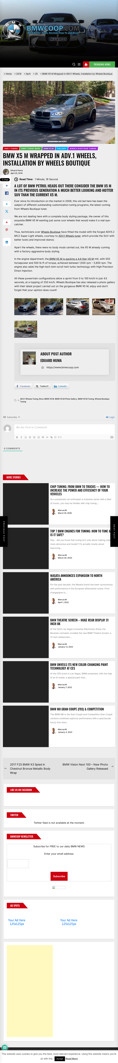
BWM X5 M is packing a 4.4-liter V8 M (71, 258)
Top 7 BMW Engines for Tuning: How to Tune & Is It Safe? (80, 533)
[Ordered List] (34, 437)
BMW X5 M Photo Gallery (66, 399)
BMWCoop (16, 797)
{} (55, 437)
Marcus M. (62, 510)
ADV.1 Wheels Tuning (29, 399)
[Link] (51, 437)
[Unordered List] (38, 437)
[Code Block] (47, 437)
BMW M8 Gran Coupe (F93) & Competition (77, 709)
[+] (59, 437)
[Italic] (21, 437)
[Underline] (26, 437)
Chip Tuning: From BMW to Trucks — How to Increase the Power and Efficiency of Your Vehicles (80, 490)
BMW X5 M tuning (86, 399)
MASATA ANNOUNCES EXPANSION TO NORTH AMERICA (76, 577)
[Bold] (17, 437)
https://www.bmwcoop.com (63, 367)
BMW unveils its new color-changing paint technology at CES (79, 666)
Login (111, 417)
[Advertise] (16, 914)
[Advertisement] (30, 991)
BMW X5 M (49, 399)
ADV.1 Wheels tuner (70, 235)
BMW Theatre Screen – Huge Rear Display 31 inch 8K (79, 622)
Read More (72, 1058)
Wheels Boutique (50, 231)
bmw (41, 399)
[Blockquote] (43, 437)
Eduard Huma (17, 170)
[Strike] (30, 437)
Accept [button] (59, 1058)
